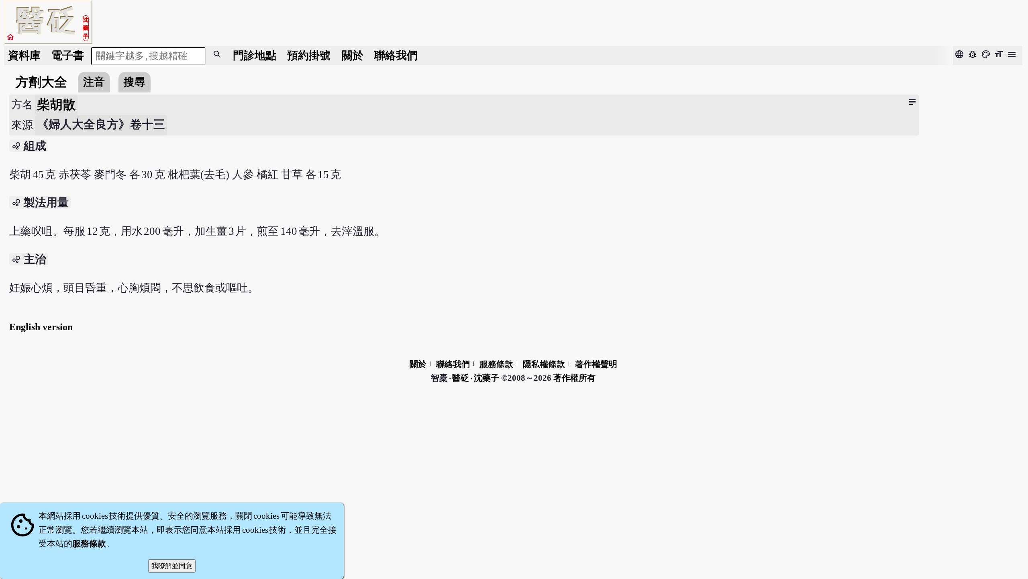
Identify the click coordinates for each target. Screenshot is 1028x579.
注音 (94, 82)
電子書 (67, 55)
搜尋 (134, 82)
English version (41, 327)
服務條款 (496, 364)
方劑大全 (41, 82)
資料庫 (24, 55)
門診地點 (254, 55)
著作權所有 (574, 378)
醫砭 (461, 378)
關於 (352, 55)
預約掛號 (308, 55)
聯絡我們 (396, 55)
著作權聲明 (596, 364)
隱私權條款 (544, 364)
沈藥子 (486, 378)
